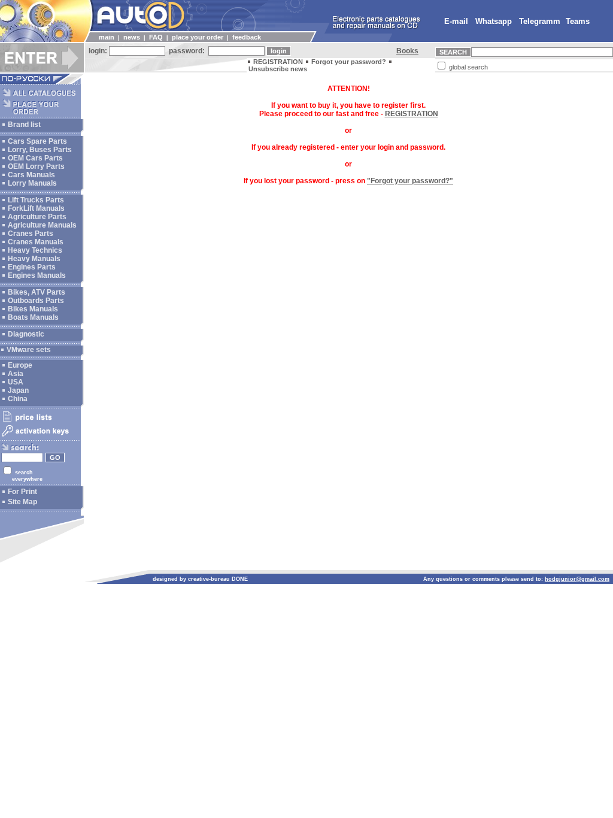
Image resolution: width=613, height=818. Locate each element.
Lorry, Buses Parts (40, 150)
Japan (18, 390)
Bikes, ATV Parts (36, 292)
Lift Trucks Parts (36, 200)
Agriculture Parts (37, 217)
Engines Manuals (37, 275)
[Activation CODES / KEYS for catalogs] (40, 437)
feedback (246, 37)
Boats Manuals (33, 317)
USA (15, 382)
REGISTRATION (278, 61)
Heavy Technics (35, 250)
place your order (197, 37)
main (106, 37)
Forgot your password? (348, 61)
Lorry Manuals (32, 183)
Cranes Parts (30, 233)
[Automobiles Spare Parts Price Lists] (40, 421)
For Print (22, 491)
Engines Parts (32, 267)
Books (407, 51)
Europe (20, 365)
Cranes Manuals (35, 242)
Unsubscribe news (277, 68)
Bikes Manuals (33, 309)
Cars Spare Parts (37, 141)
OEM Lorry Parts (36, 166)
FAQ (156, 37)
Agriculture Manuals (42, 225)
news (131, 37)
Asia (15, 373)
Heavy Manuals (34, 259)
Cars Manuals (31, 175)
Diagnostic (26, 334)
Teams (578, 21)
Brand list (24, 124)
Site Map (22, 502)
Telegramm (539, 21)
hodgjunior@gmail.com (577, 579)
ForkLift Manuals (36, 208)
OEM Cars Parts (35, 158)
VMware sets (29, 350)
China (18, 399)
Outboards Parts (36, 300)
